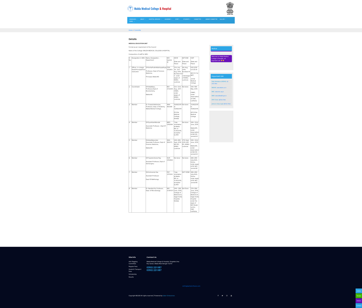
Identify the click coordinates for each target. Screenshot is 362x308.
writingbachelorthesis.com (191, 286)
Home (131, 30)
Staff (177, 19)
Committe (137, 30)
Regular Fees (133, 266)
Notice (359, 301)
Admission (132, 19)
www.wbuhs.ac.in (221, 87)
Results (131, 277)
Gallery (222, 19)
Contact (358, 305)
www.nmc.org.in (219, 91)
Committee (197, 19)
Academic (168, 19)
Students (186, 19)
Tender (359, 296)
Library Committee (211, 19)
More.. (131, 21)
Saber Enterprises (169, 296)
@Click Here (222, 99)
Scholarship (133, 274)
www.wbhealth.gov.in (220, 95)
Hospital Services (154, 19)
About (142, 19)
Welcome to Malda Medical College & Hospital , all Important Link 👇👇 (220, 55)
